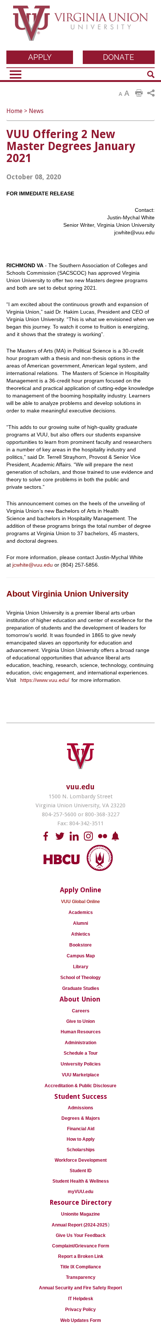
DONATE (118, 57)
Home (14, 111)
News (36, 111)
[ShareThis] (151, 93)
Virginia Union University (80, 27)
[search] (151, 74)
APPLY (40, 57)
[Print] (139, 93)
